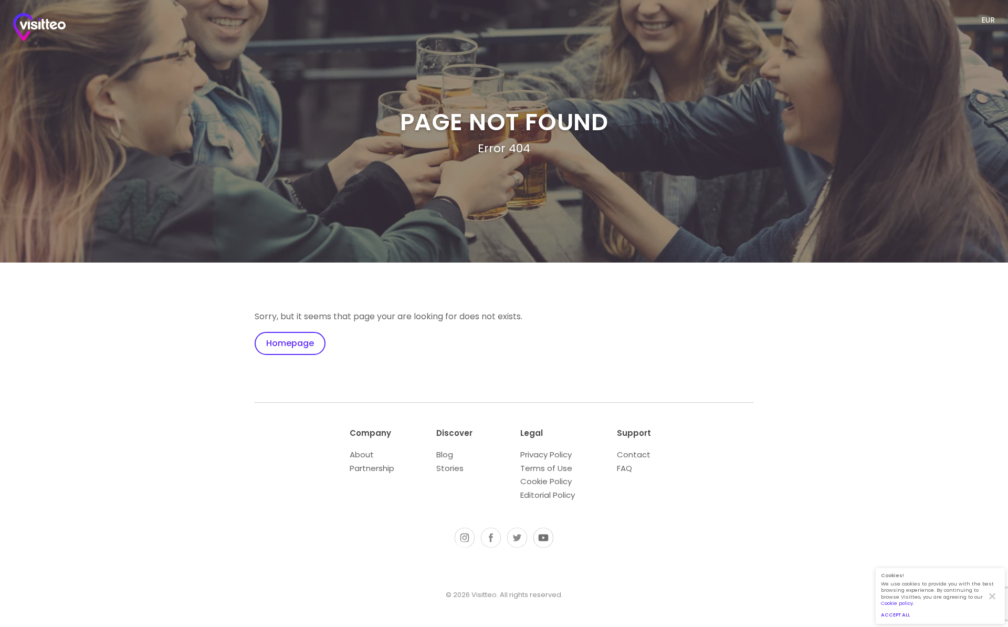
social (465, 538)
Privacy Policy (546, 454)
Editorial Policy (547, 494)
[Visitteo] (39, 29)
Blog (444, 454)
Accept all (895, 614)
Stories (450, 468)
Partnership (372, 468)
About (362, 454)
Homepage (290, 343)
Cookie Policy (546, 481)
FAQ (624, 468)
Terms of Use (546, 468)
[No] (991, 596)
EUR (988, 20)
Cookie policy (897, 603)
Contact (633, 454)
